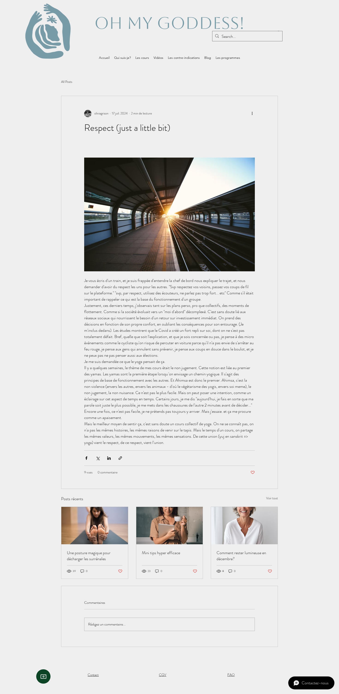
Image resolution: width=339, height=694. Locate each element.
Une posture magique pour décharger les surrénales (88, 556)
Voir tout (272, 498)
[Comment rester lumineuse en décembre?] (244, 525)
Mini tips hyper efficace (161, 553)
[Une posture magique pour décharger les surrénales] (94, 525)
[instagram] (43, 676)
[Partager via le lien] (120, 458)
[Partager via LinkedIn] (109, 458)
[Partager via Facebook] (86, 458)
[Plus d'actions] (252, 113)
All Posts (66, 82)
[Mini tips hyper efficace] (169, 525)
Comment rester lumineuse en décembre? (241, 556)
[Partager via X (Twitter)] (97, 458)
